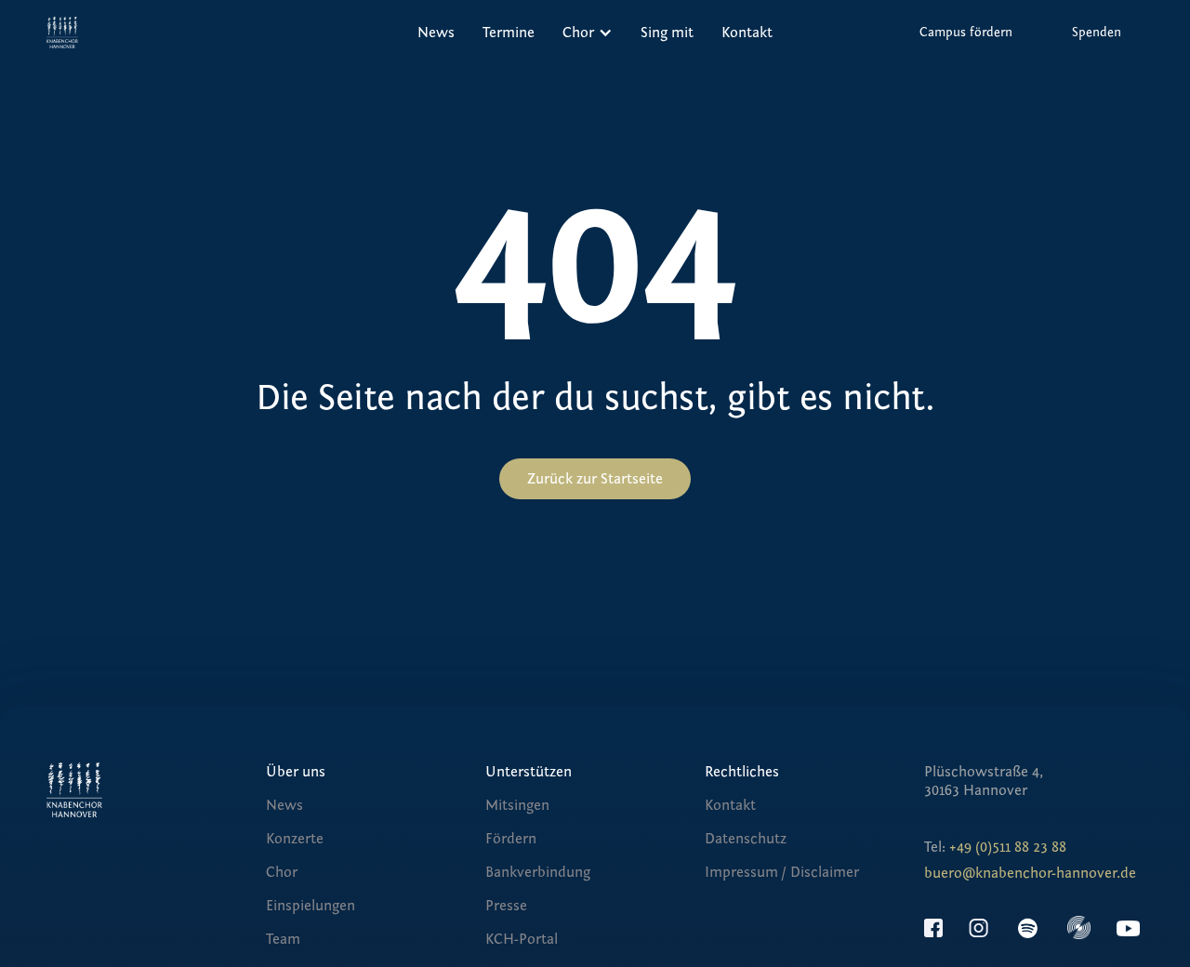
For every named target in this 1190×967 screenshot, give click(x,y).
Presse (506, 905)
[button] (587, 32)
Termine (509, 32)
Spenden (1096, 32)
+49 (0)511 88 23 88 (1007, 847)
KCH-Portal (521, 939)
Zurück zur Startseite (595, 478)
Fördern (510, 838)
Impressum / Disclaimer (782, 872)
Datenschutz (746, 838)
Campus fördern (965, 32)
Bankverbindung (537, 872)
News (436, 32)
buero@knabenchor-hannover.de (1030, 873)
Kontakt (747, 32)
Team (283, 939)
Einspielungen (310, 905)
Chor (282, 872)
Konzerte (295, 838)
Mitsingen (517, 805)
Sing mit (667, 32)
